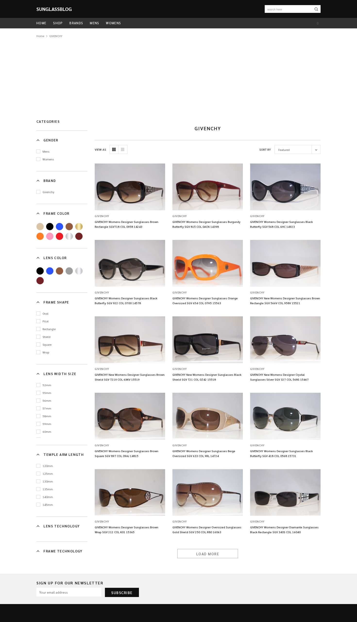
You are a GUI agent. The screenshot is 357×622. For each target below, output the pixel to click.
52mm (46, 385)
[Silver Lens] (79, 271)
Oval (45, 313)
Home (40, 36)
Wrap (45, 352)
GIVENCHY (55, 36)
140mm (47, 497)
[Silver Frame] (69, 236)
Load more (207, 553)
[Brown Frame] (69, 226)
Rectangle (49, 329)
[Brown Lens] (59, 271)
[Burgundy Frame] (79, 236)
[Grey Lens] (69, 271)
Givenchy (48, 192)
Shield (46, 337)
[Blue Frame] (59, 226)
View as (100, 149)
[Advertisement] (178, 75)
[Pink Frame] (49, 236)
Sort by (265, 149)
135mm (47, 489)
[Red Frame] (59, 236)
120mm (47, 466)
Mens (45, 151)
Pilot (45, 321)
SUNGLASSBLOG (54, 9)
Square (46, 344)
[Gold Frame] (79, 226)
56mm (46, 400)
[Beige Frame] (40, 226)
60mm (46, 432)
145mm (47, 505)
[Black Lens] (40, 271)
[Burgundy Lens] (40, 280)
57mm (46, 408)
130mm (47, 481)
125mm (47, 473)
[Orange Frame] (40, 236)
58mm (46, 416)
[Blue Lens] (49, 271)
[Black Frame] (49, 226)
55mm (46, 393)
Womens (48, 159)
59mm (46, 424)
